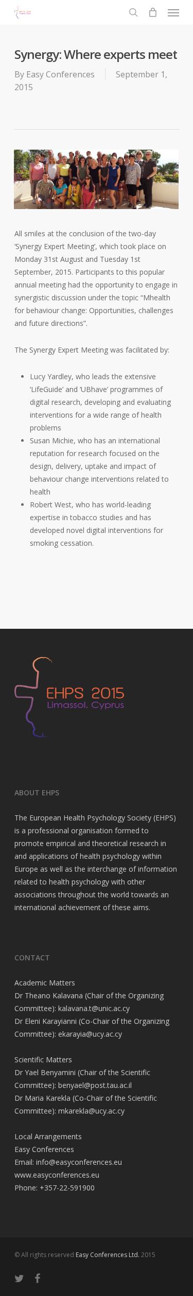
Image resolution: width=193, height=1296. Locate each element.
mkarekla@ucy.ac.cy (91, 1111)
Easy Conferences (60, 74)
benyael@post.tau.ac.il (95, 1085)
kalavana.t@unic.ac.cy (94, 1008)
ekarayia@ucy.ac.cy (90, 1034)
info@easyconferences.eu (79, 1162)
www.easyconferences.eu (56, 1175)
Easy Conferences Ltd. (107, 1254)
